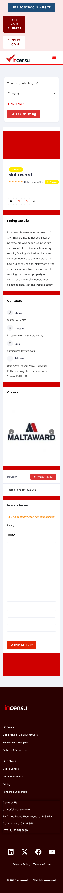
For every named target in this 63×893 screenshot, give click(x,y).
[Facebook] (38, 852)
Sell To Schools (11, 768)
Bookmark (11, 201)
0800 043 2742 (16, 320)
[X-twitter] (24, 852)
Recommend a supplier (15, 742)
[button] (31, 7)
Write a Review (45, 476)
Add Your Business (13, 776)
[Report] (27, 201)
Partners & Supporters (15, 750)
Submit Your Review (22, 644)
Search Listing (26, 114)
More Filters (18, 103)
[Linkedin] (10, 852)
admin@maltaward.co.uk (21, 350)
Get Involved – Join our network (20, 734)
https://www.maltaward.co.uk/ (25, 335)
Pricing (6, 784)
